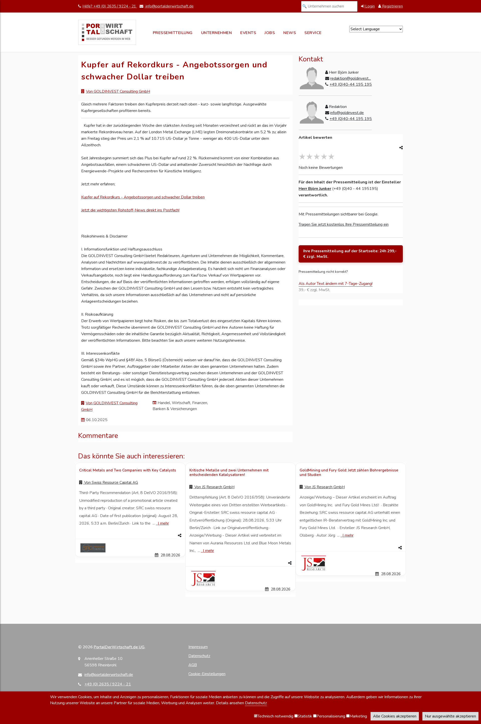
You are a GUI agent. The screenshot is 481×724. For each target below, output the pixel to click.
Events (248, 33)
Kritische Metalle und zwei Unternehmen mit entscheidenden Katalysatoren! (229, 472)
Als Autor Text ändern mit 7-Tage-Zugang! (336, 283)
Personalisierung (330, 716)
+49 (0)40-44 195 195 (350, 84)
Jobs (270, 33)
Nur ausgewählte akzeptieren (450, 716)
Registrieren (392, 6)
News (289, 33)
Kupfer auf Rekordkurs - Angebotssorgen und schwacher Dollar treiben (143, 197)
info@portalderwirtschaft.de (169, 6)
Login (369, 6)
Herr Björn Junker (315, 188)
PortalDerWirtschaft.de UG (119, 647)
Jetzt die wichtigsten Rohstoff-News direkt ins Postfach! (130, 210)
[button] (130, 536)
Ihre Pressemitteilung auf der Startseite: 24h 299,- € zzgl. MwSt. (350, 254)
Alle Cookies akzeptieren (394, 716)
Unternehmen (216, 33)
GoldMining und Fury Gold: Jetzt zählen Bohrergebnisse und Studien (349, 472)
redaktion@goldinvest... (350, 78)
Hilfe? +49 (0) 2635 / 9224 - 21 (109, 6)
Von (110, 482)
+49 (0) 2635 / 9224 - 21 (107, 684)
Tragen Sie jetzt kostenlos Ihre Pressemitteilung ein (344, 224)
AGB (192, 665)
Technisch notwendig (275, 716)
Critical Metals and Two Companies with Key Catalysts (127, 470)
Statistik (305, 716)
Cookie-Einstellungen (206, 674)
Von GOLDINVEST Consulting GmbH (118, 91)
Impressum (198, 647)
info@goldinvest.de (347, 112)
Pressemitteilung (173, 33)
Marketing (358, 716)
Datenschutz (199, 656)
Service (313, 33)
